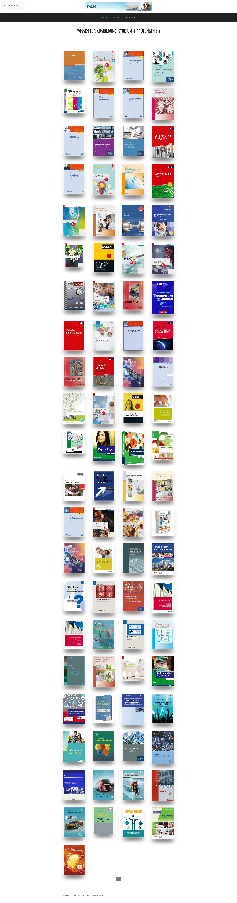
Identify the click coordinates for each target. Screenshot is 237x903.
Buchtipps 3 (130, 17)
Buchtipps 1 (106, 17)
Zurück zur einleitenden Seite (93, 895)
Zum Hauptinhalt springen (13, 5)
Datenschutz (77, 895)
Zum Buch (74, 65)
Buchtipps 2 (118, 17)
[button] (118, 879)
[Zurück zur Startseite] (118, 6)
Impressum (67, 895)
